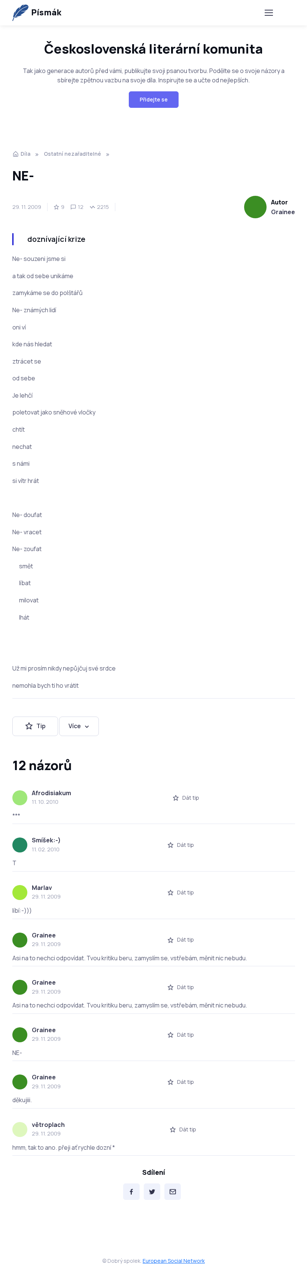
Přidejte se (154, 99)
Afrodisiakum (51, 793)
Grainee (283, 212)
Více (75, 726)
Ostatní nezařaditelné (72, 153)
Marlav (42, 888)
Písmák (46, 12)
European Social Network (174, 1260)
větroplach (48, 1125)
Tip (41, 726)
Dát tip (190, 797)
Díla (25, 153)
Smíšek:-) (46, 840)
